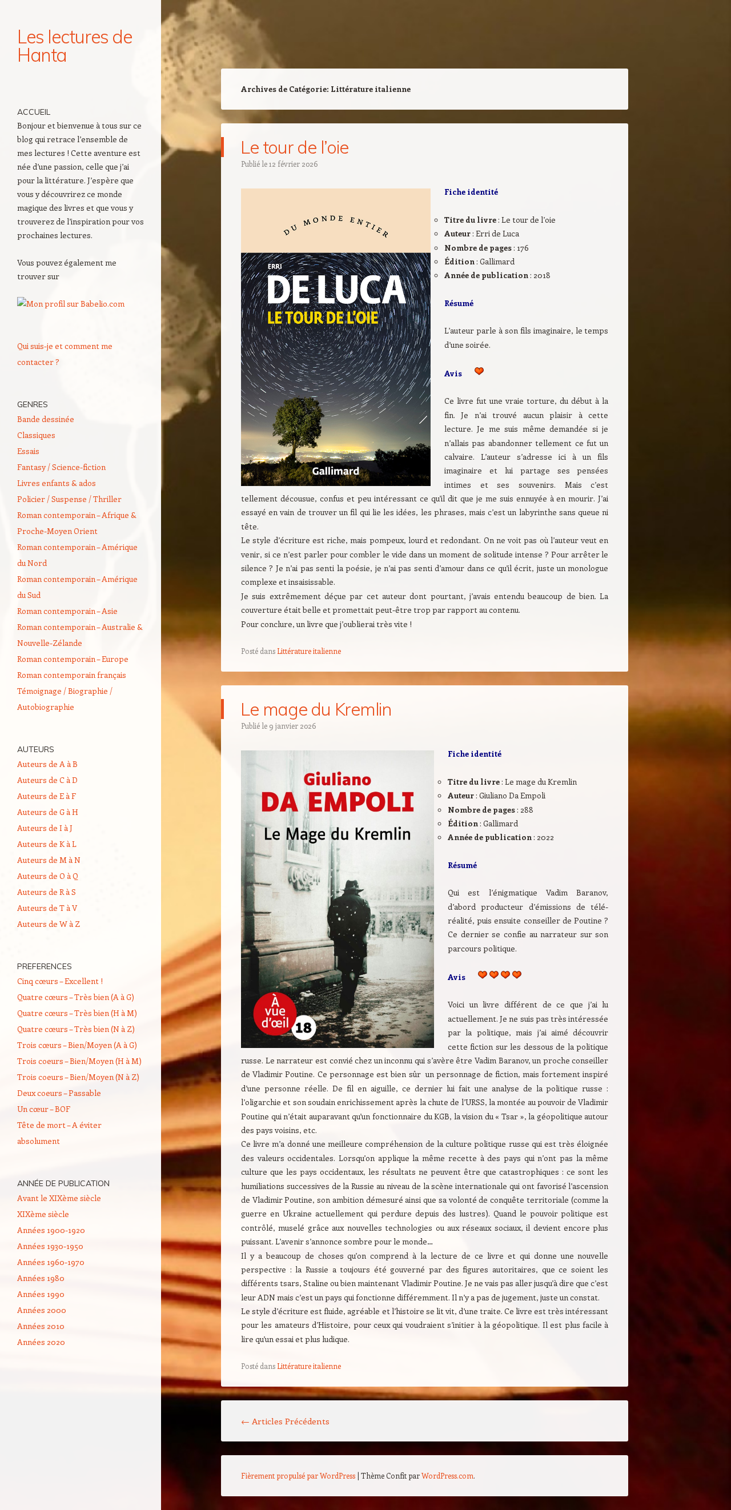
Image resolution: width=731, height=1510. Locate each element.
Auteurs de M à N (49, 859)
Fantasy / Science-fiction (61, 466)
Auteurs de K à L (47, 843)
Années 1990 (41, 1293)
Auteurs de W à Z (48, 923)
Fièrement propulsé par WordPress (298, 1475)
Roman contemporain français (71, 674)
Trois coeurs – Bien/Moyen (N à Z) (78, 1076)
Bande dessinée (45, 418)
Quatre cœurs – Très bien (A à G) (75, 996)
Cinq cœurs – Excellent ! (60, 980)
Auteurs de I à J (45, 827)
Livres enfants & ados (56, 482)
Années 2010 (41, 1325)
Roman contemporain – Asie (67, 610)
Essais (28, 450)
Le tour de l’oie (294, 147)
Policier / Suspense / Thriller (69, 498)
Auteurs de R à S (46, 891)
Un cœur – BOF (43, 1108)
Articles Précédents (285, 1421)
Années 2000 (41, 1309)
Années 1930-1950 (50, 1245)
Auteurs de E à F (46, 795)
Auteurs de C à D (47, 779)
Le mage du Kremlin (315, 709)
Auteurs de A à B (47, 763)
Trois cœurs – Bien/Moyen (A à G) (77, 1044)
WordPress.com (447, 1475)
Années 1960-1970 (51, 1261)
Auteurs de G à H (47, 811)
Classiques (36, 434)
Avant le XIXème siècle (59, 1197)
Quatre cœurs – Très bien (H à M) (77, 1012)
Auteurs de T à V (47, 907)
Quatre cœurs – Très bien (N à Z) (76, 1028)
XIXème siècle (43, 1213)
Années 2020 (41, 1341)
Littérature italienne (309, 651)
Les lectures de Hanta (74, 45)
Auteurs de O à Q (47, 875)
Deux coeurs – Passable (59, 1092)
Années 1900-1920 (51, 1229)
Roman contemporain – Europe (72, 658)
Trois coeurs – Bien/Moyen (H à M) (79, 1060)
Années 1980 (41, 1277)
